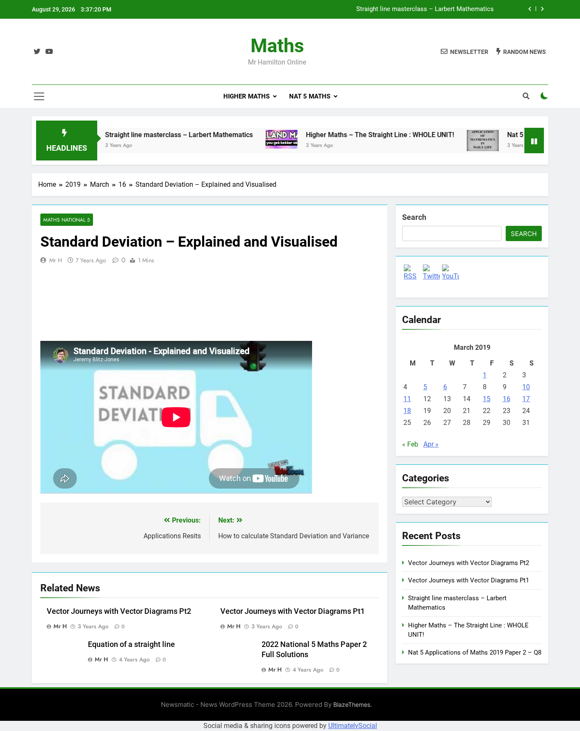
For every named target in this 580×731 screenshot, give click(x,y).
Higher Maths (246, 96)
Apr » (431, 444)
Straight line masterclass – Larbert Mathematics (425, 9)
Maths (277, 45)
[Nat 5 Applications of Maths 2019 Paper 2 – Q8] (468, 140)
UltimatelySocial (352, 726)
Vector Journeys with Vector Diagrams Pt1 (292, 611)
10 (526, 387)
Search (414, 217)
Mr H (55, 260)
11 (407, 399)
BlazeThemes (351, 704)
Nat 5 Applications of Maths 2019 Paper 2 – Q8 (474, 652)
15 (486, 399)
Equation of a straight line (131, 644)
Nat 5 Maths (309, 96)
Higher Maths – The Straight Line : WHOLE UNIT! (365, 135)
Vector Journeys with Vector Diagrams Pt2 (119, 611)
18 (407, 411)
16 (506, 399)
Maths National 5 (66, 219)
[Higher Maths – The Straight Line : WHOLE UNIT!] (267, 139)
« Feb (410, 444)
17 (526, 399)
